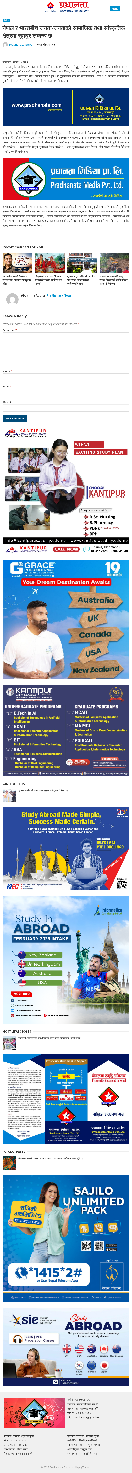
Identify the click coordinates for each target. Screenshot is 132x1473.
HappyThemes (83, 1467)
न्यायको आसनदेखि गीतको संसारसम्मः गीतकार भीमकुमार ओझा (17, 279)
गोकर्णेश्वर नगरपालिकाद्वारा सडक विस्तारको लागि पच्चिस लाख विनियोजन (114, 279)
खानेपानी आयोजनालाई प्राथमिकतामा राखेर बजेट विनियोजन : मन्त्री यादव (49, 1038)
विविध (6, 20)
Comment (10, 330)
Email (7, 386)
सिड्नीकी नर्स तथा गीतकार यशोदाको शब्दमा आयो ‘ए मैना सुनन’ (48, 279)
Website (8, 402)
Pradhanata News (20, 45)
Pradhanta (55, 1467)
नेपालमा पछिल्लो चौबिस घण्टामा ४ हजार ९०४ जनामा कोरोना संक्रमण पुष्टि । (50, 1158)
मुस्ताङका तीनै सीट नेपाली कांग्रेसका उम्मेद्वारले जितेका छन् (43, 790)
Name (7, 371)
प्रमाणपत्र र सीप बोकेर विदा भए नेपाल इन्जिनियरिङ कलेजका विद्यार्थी (81, 279)
